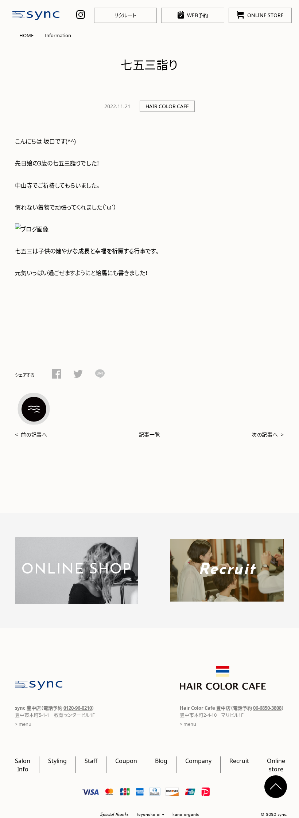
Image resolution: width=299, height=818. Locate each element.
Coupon (126, 760)
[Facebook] (56, 375)
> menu (23, 723)
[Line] (100, 375)
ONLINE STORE (265, 15)
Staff (91, 760)
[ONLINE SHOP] (76, 599)
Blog (161, 760)
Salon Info (22, 764)
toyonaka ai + (150, 815)
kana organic (185, 815)
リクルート (125, 15)
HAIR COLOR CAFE (167, 106)
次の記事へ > (268, 434)
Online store (276, 764)
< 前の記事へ (31, 434)
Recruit (239, 760)
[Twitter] (78, 375)
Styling (57, 760)
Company (198, 760)
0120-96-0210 (77, 707)
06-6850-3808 (267, 707)
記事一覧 (149, 434)
